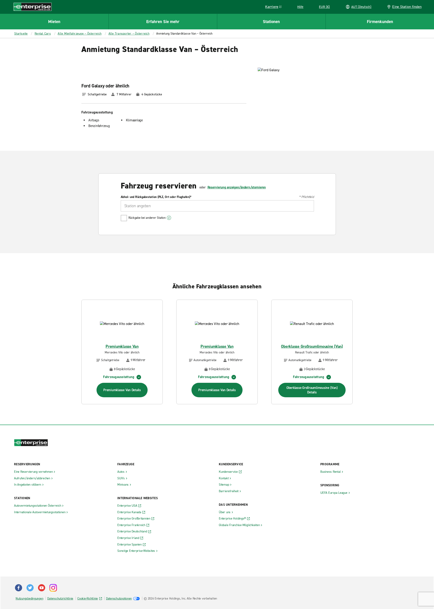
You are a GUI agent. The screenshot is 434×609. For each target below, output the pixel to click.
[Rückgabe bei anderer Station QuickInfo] (169, 218)
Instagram (53, 588)
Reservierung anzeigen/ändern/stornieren (237, 187)
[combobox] (217, 206)
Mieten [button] (54, 21)
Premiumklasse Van (122, 346)
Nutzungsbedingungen (29, 598)
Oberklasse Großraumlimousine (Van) (312, 346)
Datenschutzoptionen (119, 598)
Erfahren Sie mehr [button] (162, 21)
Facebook (18, 588)
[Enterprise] (33, 7)
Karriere (275, 7)
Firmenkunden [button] (380, 21)
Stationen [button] (271, 21)
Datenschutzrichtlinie (60, 598)
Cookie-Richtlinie (87, 598)
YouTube (42, 588)
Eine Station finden (407, 6)
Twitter (30, 588)
